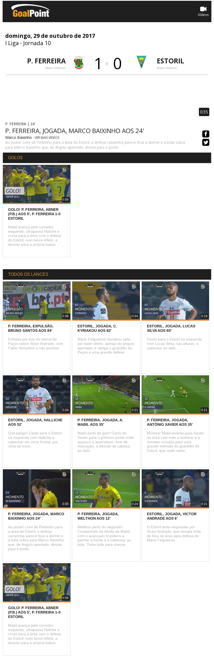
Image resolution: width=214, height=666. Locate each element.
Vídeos (203, 14)
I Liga (12, 43)
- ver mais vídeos (46, 137)
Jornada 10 (37, 43)
